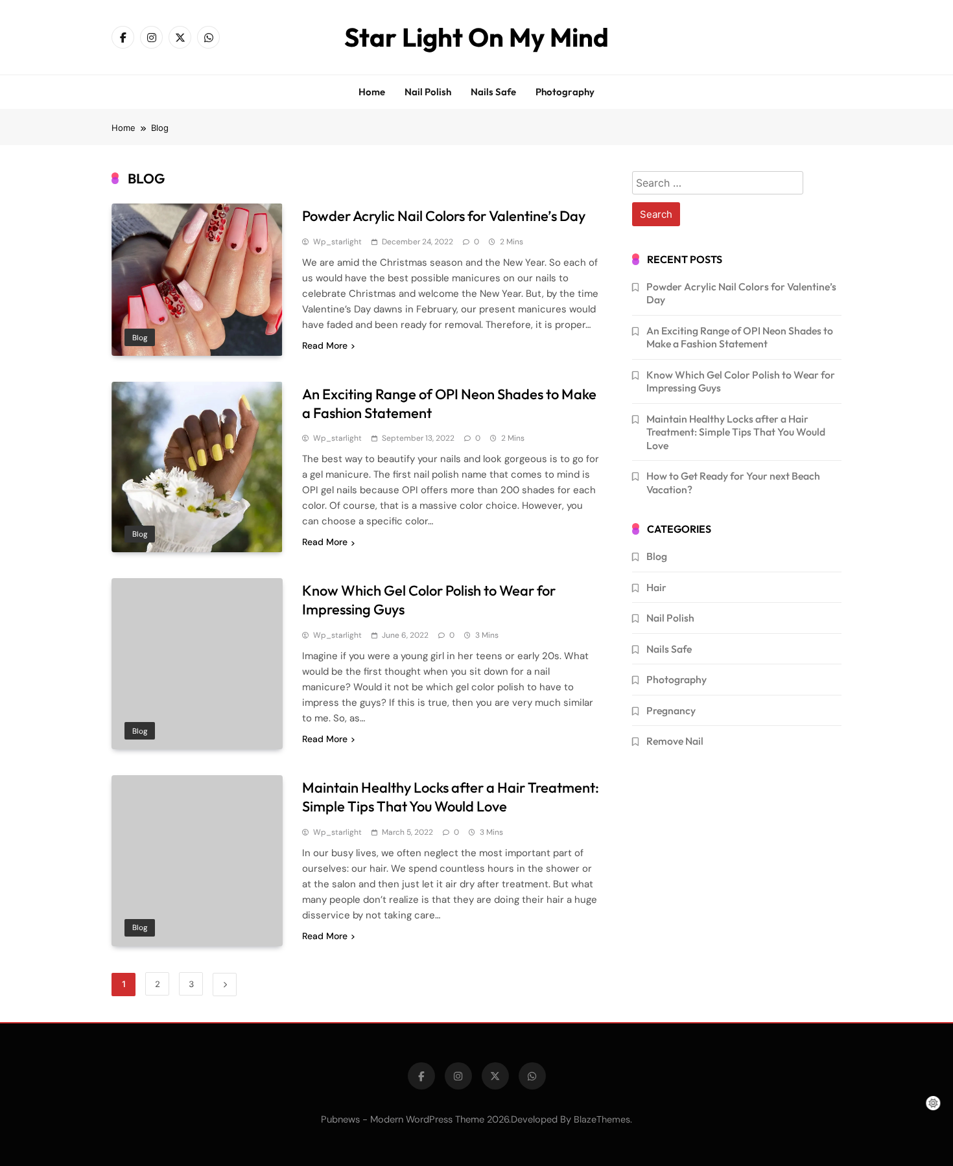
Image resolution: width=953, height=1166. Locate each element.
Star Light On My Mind (476, 37)
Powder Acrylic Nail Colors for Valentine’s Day (443, 216)
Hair (656, 587)
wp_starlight (337, 242)
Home (372, 92)
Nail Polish (428, 92)
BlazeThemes (602, 1119)
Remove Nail (674, 740)
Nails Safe (493, 92)
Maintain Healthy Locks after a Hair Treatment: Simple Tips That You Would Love (450, 796)
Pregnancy (671, 710)
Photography (564, 92)
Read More (324, 345)
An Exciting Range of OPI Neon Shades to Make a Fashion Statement (739, 337)
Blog (139, 337)
